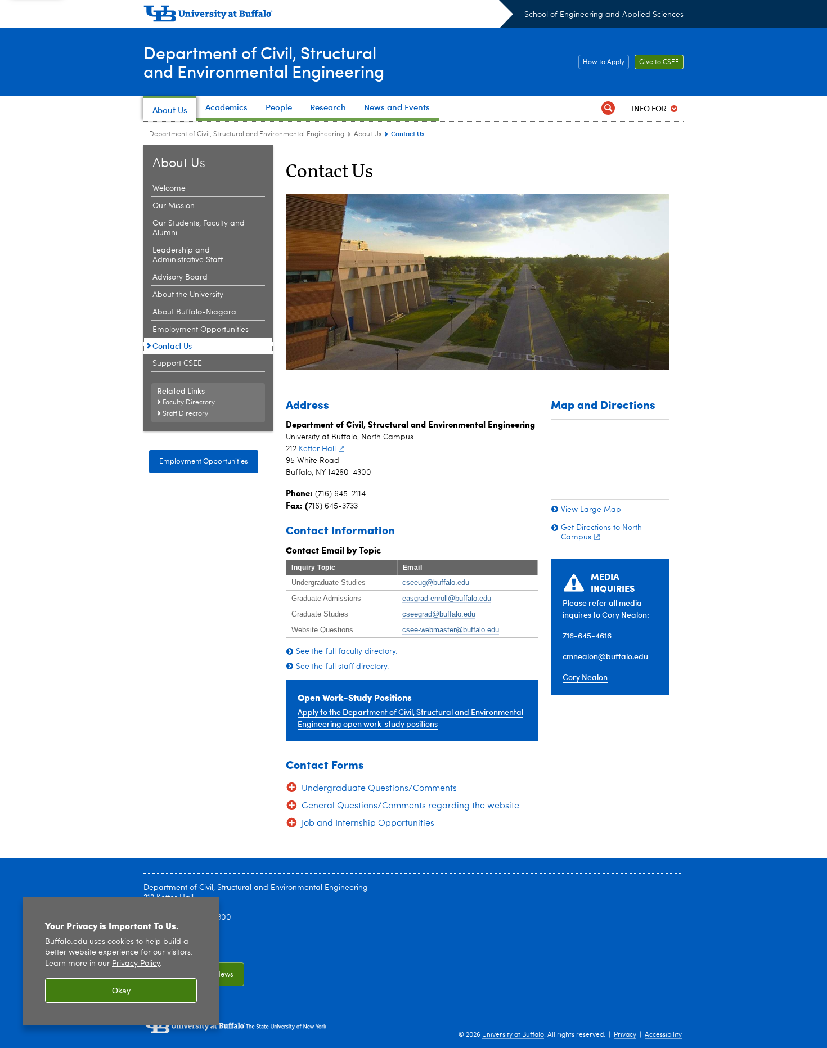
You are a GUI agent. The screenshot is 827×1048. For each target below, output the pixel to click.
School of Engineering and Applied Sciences (604, 15)
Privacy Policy (136, 964)
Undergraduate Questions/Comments (379, 788)
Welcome (169, 188)
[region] (121, 961)
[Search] (608, 108)
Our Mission (173, 206)
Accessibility (663, 1035)
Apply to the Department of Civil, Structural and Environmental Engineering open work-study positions (410, 718)
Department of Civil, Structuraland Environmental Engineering (263, 61)
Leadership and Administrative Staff (187, 255)
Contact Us (172, 345)
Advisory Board (180, 277)
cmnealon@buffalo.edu (605, 656)
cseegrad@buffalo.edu (438, 614)
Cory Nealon (585, 677)
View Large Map (591, 510)
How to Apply (601, 62)
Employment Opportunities (200, 330)
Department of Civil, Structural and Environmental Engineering (246, 134)
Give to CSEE (657, 62)
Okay (121, 990)
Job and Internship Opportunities (368, 823)
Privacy (625, 1035)
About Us (367, 134)
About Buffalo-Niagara (194, 312)
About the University (187, 295)
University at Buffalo (513, 1035)
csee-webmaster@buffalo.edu (450, 630)
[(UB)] (328, 16)
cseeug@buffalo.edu (435, 582)
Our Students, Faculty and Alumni (198, 228)
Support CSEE (177, 363)
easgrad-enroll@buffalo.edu (446, 598)
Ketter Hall (317, 449)
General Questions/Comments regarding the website (410, 806)
